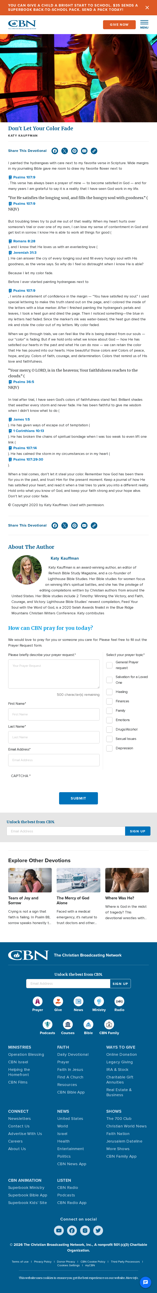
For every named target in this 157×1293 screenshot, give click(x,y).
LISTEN (64, 1180)
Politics (64, 1156)
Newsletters (19, 1118)
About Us (17, 1148)
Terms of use (20, 1261)
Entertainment (70, 1148)
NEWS (63, 1111)
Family (120, 710)
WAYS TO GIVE (120, 1047)
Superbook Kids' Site (27, 1202)
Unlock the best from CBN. (31, 822)
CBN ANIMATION (25, 1180)
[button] (142, 24)
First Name (16, 703)
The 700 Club (118, 1118)
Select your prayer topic (124, 655)
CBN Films (18, 1082)
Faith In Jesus (70, 1069)
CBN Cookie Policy (93, 1261)
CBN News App (71, 1164)
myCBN (90, 1265)
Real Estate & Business (119, 1092)
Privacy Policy (43, 1261)
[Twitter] (64, 151)
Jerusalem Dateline (124, 1141)
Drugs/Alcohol (126, 729)
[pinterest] (74, 151)
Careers (15, 1141)
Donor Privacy (66, 1261)
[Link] (94, 151)
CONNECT (18, 1111)
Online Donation (121, 1054)
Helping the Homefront (19, 1072)
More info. (132, 1278)
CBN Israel (18, 1062)
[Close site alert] (147, 7)
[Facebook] (55, 151)
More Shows (118, 1148)
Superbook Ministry (26, 1187)
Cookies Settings (68, 1265)
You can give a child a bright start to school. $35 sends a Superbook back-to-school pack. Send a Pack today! (73, 7)
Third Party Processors (125, 1261)
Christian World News (126, 1126)
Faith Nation (118, 1133)
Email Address (18, 749)
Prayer (63, 1062)
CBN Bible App (71, 1092)
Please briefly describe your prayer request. (41, 655)
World (62, 1126)
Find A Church (70, 1077)
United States (70, 1118)
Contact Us (19, 1126)
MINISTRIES (19, 1047)
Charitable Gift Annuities (119, 1080)
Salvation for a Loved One (132, 680)
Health (63, 1141)
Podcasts (66, 1195)
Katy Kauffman (23, 135)
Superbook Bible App (27, 1195)
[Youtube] (59, 1230)
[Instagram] (85, 1230)
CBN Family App (121, 1156)
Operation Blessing (26, 1054)
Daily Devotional (73, 1054)
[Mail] (84, 151)
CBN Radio (67, 1187)
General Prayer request (127, 665)
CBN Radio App (72, 1202)
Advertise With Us (25, 1133)
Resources (67, 1084)
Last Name (16, 726)
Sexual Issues (126, 738)
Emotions (123, 720)
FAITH (63, 1047)
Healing (121, 691)
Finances (122, 701)
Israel (62, 1133)
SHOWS (113, 1111)
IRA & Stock (117, 1069)
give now (119, 24)
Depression (124, 748)
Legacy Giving (119, 1062)
